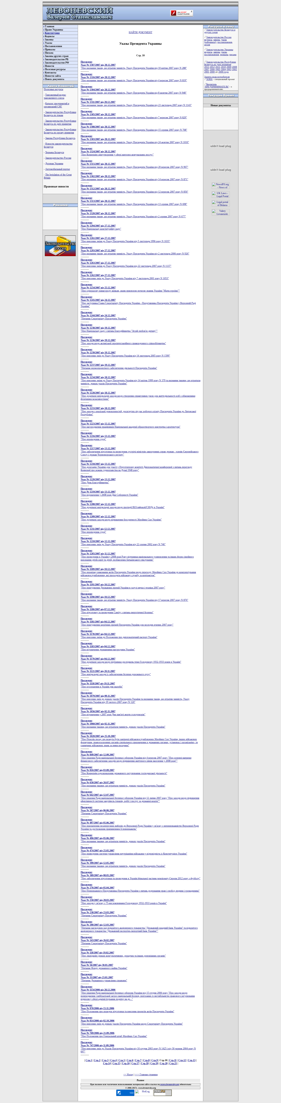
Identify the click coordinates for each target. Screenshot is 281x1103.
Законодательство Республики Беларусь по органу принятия (60, 131)
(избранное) (210, 42)
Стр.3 (105, 1060)
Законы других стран (57, 56)
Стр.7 (138, 1060)
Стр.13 (191, 1060)
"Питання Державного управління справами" (104, 977)
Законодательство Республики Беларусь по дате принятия (60, 122)
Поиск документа (54, 79)
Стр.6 (130, 1060)
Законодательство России (58, 158)
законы (216, 39)
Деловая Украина (54, 163)
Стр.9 (154, 1060)
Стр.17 (135, 1063)
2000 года (223, 72)
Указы (48, 42)
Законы (49, 39)
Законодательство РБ (57, 59)
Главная (49, 26)
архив (207, 44)
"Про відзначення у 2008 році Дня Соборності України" (109, 491)
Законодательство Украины (219, 49)
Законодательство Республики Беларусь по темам (60, 114)
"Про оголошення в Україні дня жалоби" (102, 683)
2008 (234, 67)
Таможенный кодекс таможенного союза (55, 96)
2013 (206, 67)
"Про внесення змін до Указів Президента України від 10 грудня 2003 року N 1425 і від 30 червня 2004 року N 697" (138, 1047)
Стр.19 (154, 1063)
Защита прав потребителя (217, 76)
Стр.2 (97, 1060)
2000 (212, 72)
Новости (49, 66)
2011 (217, 67)
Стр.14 (107, 1063)
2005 (217, 69)
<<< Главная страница (146, 1074)
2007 (206, 69)
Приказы (50, 49)
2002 (234, 69)
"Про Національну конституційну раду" (101, 225)
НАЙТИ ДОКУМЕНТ (140, 32)
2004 (223, 69)
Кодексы (49, 36)
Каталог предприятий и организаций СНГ (56, 105)
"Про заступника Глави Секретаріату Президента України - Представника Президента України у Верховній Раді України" (138, 301)
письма (232, 54)
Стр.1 (89, 1060)
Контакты (50, 72)
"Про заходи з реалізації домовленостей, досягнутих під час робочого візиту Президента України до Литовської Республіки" (138, 410)
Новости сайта (53, 75)
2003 (228, 69)
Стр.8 (146, 1060)
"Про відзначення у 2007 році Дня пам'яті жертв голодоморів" (113, 711)
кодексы (208, 39)
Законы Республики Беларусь (60, 138)
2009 (228, 67)
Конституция (52, 33)
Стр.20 (163, 1063)
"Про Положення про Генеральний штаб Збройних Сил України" (114, 1033)
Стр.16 (126, 1063)
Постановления (53, 46)
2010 (223, 67)
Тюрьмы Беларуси (54, 152)
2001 (206, 72)
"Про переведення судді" (98, 436)
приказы (224, 54)
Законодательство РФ (57, 62)
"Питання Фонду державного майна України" (104, 965)
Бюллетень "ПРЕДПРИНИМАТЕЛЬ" (216, 85)
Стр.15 (116, 1063)
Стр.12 (182, 1060)
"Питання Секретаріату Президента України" (104, 315)
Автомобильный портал (57, 169)
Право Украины (54, 29)
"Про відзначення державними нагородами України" (108, 646)
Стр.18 (145, 1063)
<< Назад (128, 1074)
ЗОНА (209, 79)
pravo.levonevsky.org (169, 1084)
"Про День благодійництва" (98, 479)
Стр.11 (172, 1060)
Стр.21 (173, 1063)
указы (224, 39)
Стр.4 (113, 1060)
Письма (49, 52)
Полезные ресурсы (55, 69)
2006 (212, 69)
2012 (212, 67)
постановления (224, 42)
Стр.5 (121, 1060)
